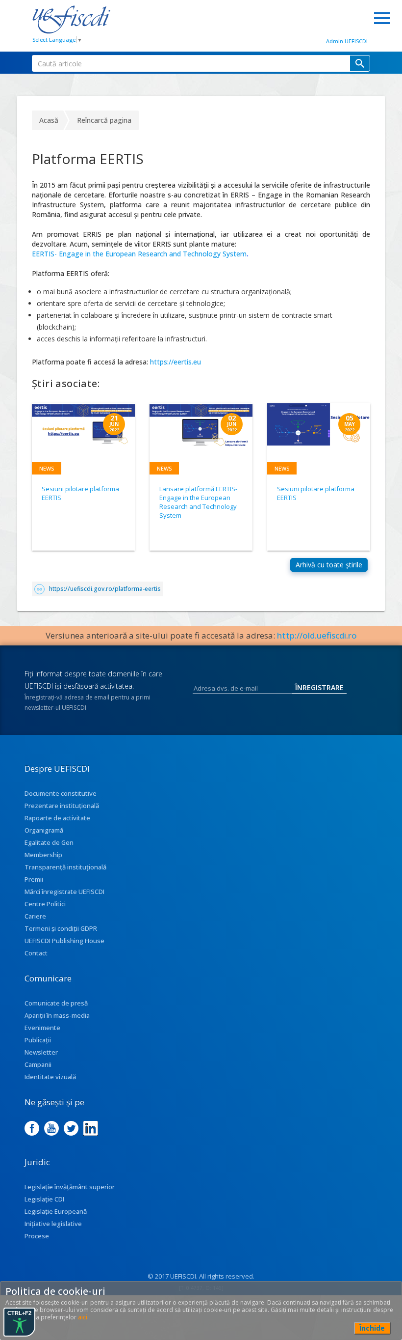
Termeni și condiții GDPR (61, 928)
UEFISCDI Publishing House (64, 940)
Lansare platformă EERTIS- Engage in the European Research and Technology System (198, 502)
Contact (36, 953)
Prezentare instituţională (62, 805)
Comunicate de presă (56, 1003)
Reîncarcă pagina (104, 120)
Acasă (48, 120)
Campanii (38, 1064)
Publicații (38, 1039)
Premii (34, 879)
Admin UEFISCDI (347, 41)
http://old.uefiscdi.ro (317, 635)
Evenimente (42, 1027)
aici (82, 1317)
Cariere (35, 916)
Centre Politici (45, 903)
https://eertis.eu (174, 361)
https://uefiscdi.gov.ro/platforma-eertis (105, 589)
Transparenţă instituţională (65, 867)
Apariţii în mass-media (57, 1015)
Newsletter (41, 1052)
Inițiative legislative (53, 1223)
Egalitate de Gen (49, 842)
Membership (43, 854)
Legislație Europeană (56, 1211)
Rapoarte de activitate (57, 817)
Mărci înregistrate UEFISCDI (64, 891)
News (46, 468)
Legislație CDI (44, 1199)
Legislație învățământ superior (70, 1186)
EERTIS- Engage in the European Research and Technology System (139, 253)
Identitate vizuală (50, 1076)
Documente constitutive (61, 793)
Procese (37, 1235)
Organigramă (44, 830)
